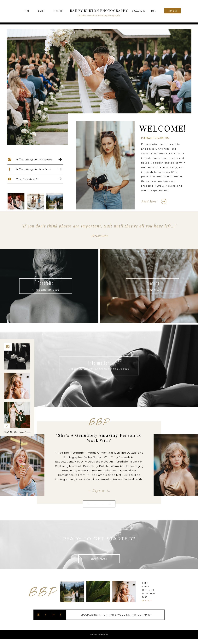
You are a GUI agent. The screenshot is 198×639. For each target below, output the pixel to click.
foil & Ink (104, 634)
